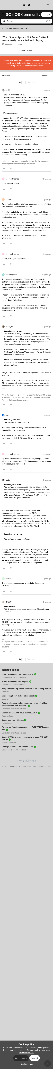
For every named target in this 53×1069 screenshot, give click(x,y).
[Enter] (4, 21)
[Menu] (4, 5)
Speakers (5, 691)
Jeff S (8, 90)
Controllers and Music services (16, 28)
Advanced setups (8, 716)
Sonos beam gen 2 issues (13, 720)
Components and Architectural (14, 677)
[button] (2, 15)
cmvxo (8, 578)
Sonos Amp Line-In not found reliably (18, 674)
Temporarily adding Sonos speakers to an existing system (26, 688)
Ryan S (8, 602)
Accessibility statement (42, 766)
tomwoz (9, 199)
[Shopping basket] (47, 5)
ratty (7, 415)
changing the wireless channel (32, 622)
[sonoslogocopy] (26, 5)
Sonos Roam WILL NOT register (15, 681)
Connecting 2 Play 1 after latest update (18, 696)
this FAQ (34, 144)
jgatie (8, 480)
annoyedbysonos (12, 179)
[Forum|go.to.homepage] (21, 15)
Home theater (7, 723)
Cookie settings (25, 766)
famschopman (11, 274)
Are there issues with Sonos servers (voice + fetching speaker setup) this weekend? (24, 704)
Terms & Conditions (9, 766)
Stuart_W (9, 326)
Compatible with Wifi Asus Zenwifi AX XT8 (19, 712)
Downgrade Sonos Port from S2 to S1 (17, 746)
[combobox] (26, 21)
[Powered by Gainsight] (26, 761)
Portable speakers (9, 742)
